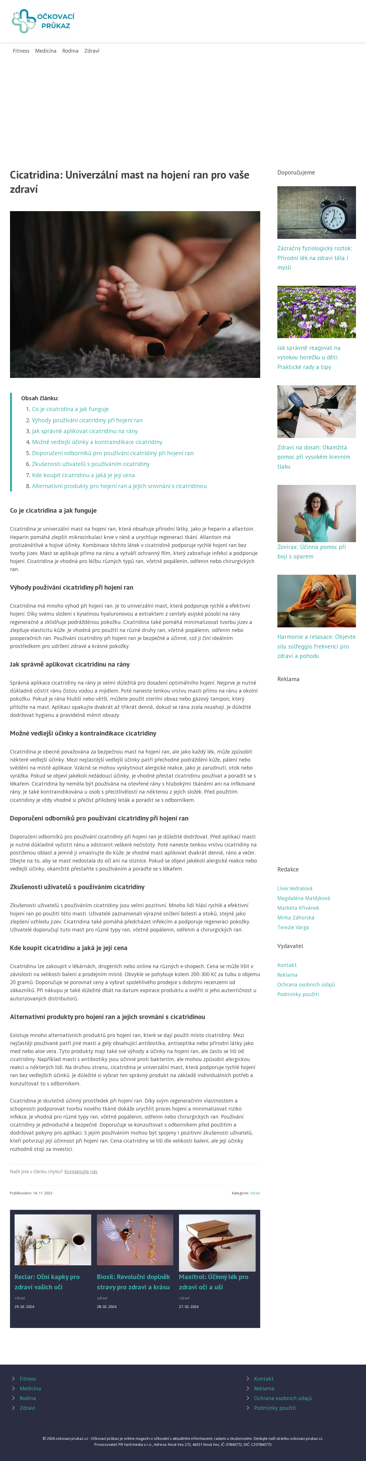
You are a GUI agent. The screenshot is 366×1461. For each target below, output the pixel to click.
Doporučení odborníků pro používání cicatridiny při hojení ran (113, 453)
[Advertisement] (183, 98)
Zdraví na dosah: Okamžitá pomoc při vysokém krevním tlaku (313, 456)
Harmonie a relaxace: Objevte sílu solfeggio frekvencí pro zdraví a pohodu (316, 646)
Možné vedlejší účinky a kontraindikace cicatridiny (97, 442)
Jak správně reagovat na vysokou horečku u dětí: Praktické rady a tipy (309, 357)
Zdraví (92, 50)
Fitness (21, 50)
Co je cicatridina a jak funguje (70, 409)
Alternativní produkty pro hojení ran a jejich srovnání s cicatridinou (119, 486)
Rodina (70, 50)
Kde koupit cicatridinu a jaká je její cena (83, 475)
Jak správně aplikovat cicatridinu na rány (85, 431)
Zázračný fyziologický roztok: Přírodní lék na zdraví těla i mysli (314, 257)
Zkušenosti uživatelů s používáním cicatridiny (91, 464)
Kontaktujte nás (81, 1171)
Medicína (46, 50)
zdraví (255, 1193)
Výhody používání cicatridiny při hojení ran (87, 420)
